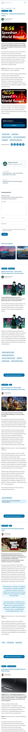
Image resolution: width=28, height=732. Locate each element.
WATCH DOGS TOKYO (17, 361)
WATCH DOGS (5, 361)
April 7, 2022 (20, 611)
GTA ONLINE (10, 642)
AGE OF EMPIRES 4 (7, 497)
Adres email (3, 223)
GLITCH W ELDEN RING (19, 137)
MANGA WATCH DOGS (8, 355)
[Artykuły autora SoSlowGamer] (2, 393)
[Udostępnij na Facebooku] (12, 144)
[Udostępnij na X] (20, 144)
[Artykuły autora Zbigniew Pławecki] (5, 164)
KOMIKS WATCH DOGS (8, 352)
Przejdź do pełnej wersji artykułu (13, 375)
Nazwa (2, 217)
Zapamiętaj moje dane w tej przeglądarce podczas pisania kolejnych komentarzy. (14, 230)
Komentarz (3, 201)
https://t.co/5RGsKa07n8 (17, 609)
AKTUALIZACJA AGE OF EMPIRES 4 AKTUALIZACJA (11, 501)
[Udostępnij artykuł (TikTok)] (17, 144)
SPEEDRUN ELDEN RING (16, 140)
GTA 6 (3, 642)
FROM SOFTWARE (6, 137)
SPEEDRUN (5, 140)
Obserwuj (14, 125)
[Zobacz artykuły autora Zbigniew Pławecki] (2, 19)
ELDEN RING (15, 134)
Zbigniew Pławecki (8, 18)
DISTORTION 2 (6, 134)
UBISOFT (19, 358)
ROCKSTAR (19, 642)
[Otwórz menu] (25, 2)
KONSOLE (4, 666)
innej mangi (14, 336)
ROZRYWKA (4, 268)
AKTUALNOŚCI (8, 8)
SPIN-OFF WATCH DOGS (8, 358)
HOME (2, 8)
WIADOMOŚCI (11, 268)
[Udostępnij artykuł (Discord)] (23, 144)
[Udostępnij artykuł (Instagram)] (14, 144)
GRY (10, 10)
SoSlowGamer (7, 392)
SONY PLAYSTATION (11, 666)
